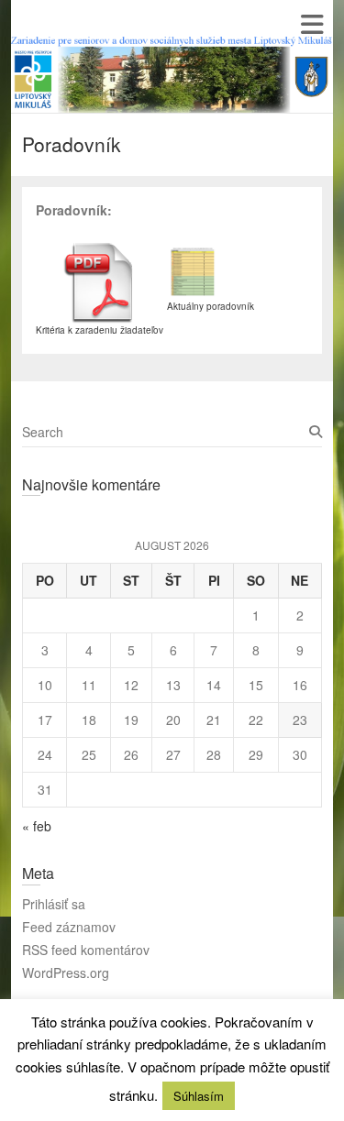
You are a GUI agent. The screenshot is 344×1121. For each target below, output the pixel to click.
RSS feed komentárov (86, 949)
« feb (36, 826)
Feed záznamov (69, 927)
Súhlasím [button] (198, 1096)
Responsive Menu (311, 24)
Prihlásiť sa (53, 904)
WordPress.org (65, 972)
